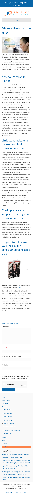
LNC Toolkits (7, 416)
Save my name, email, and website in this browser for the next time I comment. (15, 377)
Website (5, 365)
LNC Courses (7, 420)
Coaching (5, 403)
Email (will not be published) (12, 356)
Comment (6, 326)
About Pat (18, 492)
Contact (4, 444)
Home (4, 397)
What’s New (6, 400)
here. (20, 287)
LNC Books (7, 410)
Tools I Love (7, 433)
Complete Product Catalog (11, 430)
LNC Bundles (7, 413)
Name (4, 348)
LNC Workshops (8, 423)
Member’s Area (7, 447)
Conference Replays (9, 427)
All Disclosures (9, 492)
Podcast (4, 437)
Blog (3, 440)
